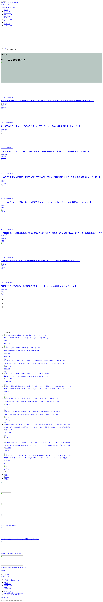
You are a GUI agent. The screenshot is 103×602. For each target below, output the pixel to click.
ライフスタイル (8, 14)
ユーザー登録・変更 (6, 525)
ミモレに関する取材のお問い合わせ (13, 593)
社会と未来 (7, 17)
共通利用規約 (7, 584)
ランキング (7, 24)
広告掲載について (8, 588)
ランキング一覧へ (5, 469)
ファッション (7, 13)
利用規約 (6, 582)
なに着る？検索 (8, 25)
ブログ (5, 22)
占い (5, 20)
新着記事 (6, 10)
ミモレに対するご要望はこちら (12, 594)
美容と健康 (7, 16)
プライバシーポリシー (10, 579)
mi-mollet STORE (8, 11)
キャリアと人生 (8, 19)
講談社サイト (7, 591)
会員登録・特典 (8, 585)
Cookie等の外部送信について (11, 580)
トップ (5, 48)
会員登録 (14, 525)
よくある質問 (7, 587)
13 (4, 306)
